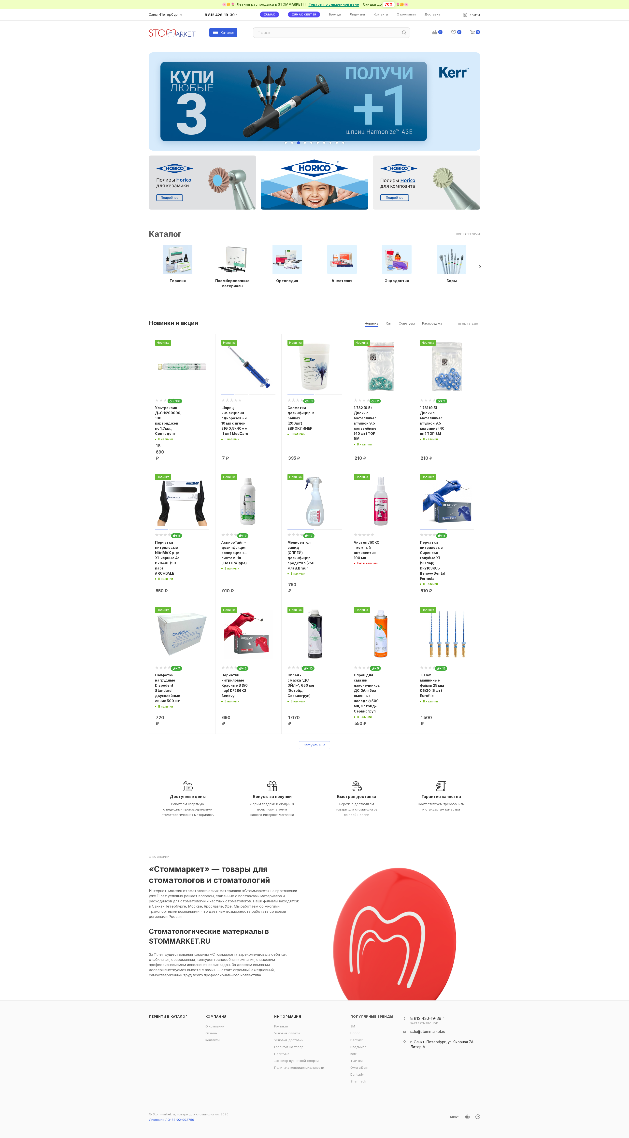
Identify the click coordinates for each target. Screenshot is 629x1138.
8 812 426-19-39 (220, 15)
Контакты (212, 1040)
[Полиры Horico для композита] (426, 183)
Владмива (358, 1047)
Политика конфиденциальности (299, 1067)
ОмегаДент (359, 1067)
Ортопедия (287, 280)
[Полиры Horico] (314, 183)
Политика (281, 1054)
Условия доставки (288, 1040)
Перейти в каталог (168, 1016)
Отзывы (211, 1033)
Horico (355, 1033)
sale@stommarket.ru (427, 1031)
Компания (215, 1016)
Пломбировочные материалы (232, 283)
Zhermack (358, 1081)
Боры (451, 280)
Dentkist (356, 1040)
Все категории (468, 234)
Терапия (178, 280)
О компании (214, 1026)
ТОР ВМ (356, 1061)
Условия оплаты (287, 1033)
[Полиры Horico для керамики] (202, 183)
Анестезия (341, 280)
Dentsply (357, 1074)
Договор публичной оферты (296, 1061)
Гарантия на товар (288, 1047)
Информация (287, 1016)
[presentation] (480, 266)
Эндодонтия (397, 280)
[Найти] (404, 33)
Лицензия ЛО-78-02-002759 (171, 1120)
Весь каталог (469, 324)
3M (352, 1026)
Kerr (353, 1054)
